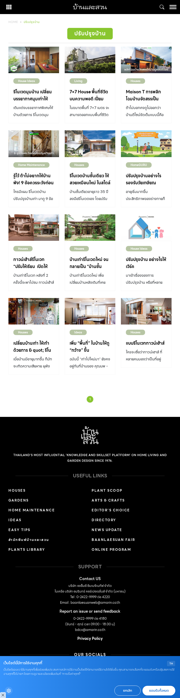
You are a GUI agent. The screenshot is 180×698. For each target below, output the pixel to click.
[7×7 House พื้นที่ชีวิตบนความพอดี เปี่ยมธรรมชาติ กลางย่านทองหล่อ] (90, 60)
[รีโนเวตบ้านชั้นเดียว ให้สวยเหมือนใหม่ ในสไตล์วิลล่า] (90, 143)
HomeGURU (139, 165)
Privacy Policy (90, 638)
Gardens (18, 500)
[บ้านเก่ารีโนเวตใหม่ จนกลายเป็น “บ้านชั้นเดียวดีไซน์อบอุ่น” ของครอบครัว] (90, 227)
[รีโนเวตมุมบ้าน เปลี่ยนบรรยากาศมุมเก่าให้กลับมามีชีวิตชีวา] (33, 60)
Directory (104, 520)
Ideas (78, 332)
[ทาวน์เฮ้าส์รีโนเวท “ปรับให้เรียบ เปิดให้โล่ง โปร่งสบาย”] (33, 227)
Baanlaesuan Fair (113, 539)
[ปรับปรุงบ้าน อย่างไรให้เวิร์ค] (146, 227)
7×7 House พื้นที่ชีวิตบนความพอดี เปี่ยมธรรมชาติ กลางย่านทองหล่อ (89, 102)
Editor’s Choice (111, 510)
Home (13, 22)
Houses (135, 81)
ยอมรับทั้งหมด (159, 690)
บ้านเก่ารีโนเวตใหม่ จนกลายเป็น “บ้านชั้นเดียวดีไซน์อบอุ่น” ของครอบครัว (89, 270)
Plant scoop (107, 490)
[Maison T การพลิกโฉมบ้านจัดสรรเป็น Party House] (146, 60)
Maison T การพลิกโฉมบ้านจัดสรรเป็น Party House (143, 98)
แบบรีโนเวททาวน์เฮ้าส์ (145, 343)
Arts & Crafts (108, 500)
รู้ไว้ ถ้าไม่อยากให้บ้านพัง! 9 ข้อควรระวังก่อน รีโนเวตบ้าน (33, 182)
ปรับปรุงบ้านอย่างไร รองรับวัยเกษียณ (143, 179)
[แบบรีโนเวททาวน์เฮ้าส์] (146, 311)
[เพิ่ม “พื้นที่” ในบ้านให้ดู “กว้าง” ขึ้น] (90, 311)
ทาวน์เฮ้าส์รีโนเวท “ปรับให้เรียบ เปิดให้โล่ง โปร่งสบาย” (30, 266)
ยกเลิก (127, 690)
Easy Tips (19, 529)
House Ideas (26, 81)
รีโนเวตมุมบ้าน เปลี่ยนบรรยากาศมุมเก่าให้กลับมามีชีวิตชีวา (32, 98)
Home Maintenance (31, 165)
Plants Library (26, 549)
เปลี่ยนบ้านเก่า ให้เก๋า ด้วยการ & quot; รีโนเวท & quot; (32, 350)
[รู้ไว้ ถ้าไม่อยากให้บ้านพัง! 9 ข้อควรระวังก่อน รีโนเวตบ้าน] (33, 143)
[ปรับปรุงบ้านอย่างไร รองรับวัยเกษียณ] (146, 143)
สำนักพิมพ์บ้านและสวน (28, 539)
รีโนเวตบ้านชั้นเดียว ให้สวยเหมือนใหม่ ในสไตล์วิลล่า (90, 182)
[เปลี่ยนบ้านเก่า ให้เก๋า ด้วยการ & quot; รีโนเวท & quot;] (33, 311)
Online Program (111, 549)
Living (78, 81)
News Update (107, 529)
